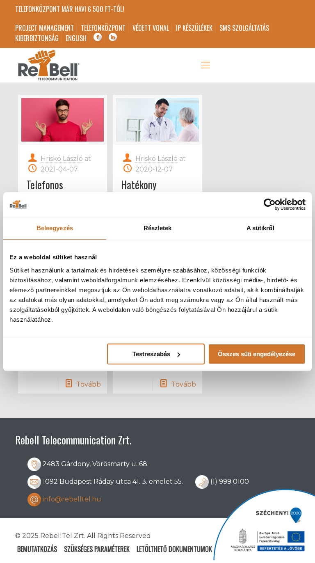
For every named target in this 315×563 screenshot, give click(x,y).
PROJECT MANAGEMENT (44, 28)
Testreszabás (151, 353)
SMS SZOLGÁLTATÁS (244, 28)
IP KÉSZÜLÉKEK (194, 28)
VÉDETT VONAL (150, 28)
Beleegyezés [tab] (55, 227)
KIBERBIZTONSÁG (37, 38)
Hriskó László (62, 158)
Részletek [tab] (158, 227)
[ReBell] (48, 65)
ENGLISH (76, 38)
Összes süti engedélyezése (256, 353)
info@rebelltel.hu (72, 499)
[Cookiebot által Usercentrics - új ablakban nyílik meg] (270, 204)
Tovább (88, 384)
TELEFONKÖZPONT (103, 28)
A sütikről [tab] (260, 227)
